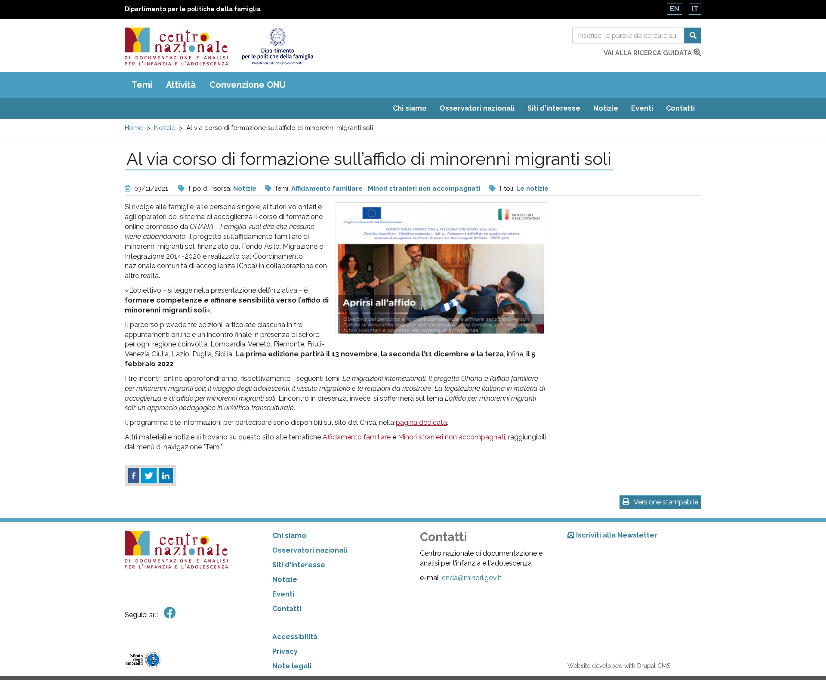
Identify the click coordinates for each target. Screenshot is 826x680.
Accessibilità (294, 637)
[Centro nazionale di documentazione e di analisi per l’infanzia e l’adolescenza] (176, 46)
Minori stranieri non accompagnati (424, 188)
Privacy (285, 651)
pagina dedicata (421, 422)
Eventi (642, 108)
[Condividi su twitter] (149, 475)
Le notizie (532, 188)
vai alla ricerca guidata (648, 53)
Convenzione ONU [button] (248, 85)
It (695, 9)
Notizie (605, 108)
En (674, 9)
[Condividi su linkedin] (166, 475)
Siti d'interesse (553, 108)
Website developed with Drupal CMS (618, 665)
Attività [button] (181, 85)
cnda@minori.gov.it (472, 578)
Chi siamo (410, 108)
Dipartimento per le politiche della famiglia (193, 9)
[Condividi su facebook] (133, 475)
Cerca (692, 35)
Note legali (291, 666)
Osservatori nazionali (477, 108)
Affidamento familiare (327, 188)
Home (134, 128)
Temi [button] (142, 85)
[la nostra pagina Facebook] (170, 613)
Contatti (680, 108)
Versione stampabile (666, 502)
